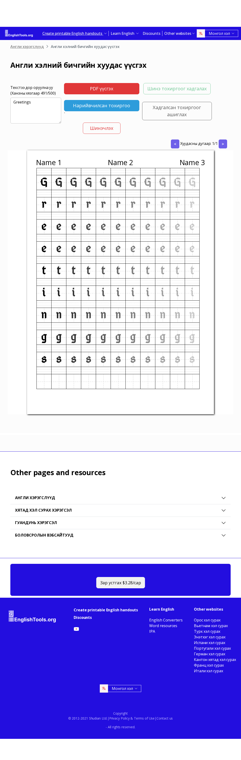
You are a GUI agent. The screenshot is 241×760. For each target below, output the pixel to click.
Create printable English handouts (106, 610)
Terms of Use (144, 718)
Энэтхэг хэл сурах (209, 637)
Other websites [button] (177, 33)
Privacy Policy (119, 718)
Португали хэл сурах (212, 648)
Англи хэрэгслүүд (27, 46)
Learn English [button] (123, 33)
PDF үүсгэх (101, 88)
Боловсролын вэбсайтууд (44, 535)
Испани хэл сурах (209, 642)
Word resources (163, 625)
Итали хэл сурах (208, 670)
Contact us (165, 718)
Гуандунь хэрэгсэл (36, 522)
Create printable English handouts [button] (72, 33)
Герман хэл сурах (209, 654)
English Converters (166, 620)
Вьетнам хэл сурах (211, 625)
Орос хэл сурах (207, 620)
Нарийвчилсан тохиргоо (101, 105)
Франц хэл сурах (209, 665)
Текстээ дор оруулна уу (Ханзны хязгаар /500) (33, 90)
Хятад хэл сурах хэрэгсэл (43, 510)
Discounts (152, 33)
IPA (152, 631)
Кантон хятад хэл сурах (215, 659)
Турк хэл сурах (207, 631)
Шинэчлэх (101, 128)
